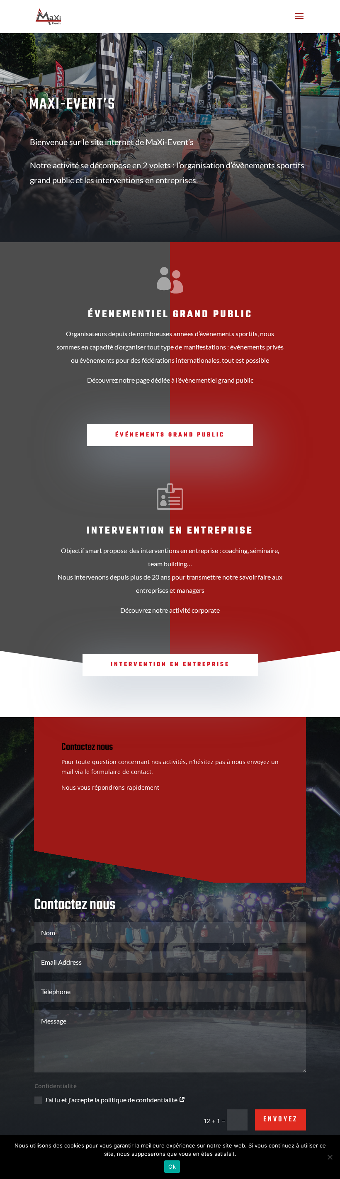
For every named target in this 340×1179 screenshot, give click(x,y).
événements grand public (170, 435)
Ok (172, 1166)
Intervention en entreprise (170, 665)
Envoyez (280, 1120)
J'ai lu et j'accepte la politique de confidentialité (111, 1100)
